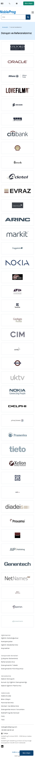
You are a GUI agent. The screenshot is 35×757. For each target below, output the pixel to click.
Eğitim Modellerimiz (9, 645)
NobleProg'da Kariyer (10, 713)
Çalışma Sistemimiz (9, 658)
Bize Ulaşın (26, 753)
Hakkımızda (6, 696)
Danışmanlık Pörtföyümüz (12, 669)
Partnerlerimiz (7, 703)
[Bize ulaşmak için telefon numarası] (9, 3)
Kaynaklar (5, 648)
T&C (3, 720)
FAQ (3, 716)
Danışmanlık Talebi (9, 665)
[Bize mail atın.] (17, 3)
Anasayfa (5, 27)
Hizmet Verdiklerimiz (16, 27)
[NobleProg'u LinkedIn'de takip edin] (2, 746)
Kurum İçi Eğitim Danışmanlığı (14, 682)
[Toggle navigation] (32, 12)
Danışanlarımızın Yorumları (13, 709)
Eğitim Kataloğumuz (9, 638)
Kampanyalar (7, 641)
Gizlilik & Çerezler (17, 752)
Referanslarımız (8, 662)
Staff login (17, 756)
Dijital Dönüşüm (8, 679)
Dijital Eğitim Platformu (11, 686)
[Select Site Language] (2, 3)
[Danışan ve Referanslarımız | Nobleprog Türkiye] (9, 11)
